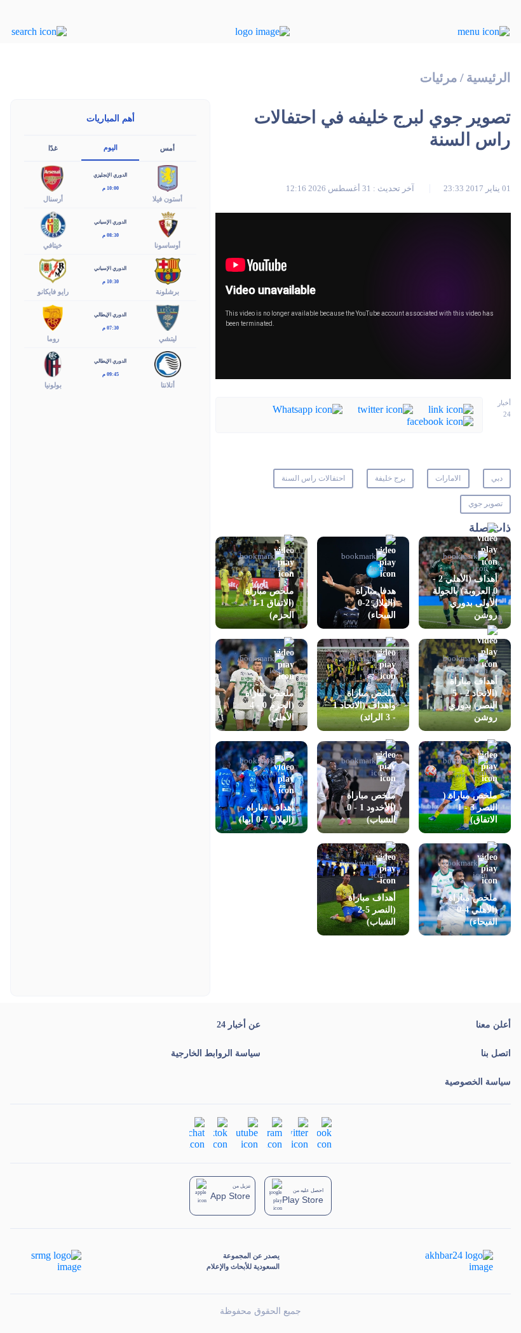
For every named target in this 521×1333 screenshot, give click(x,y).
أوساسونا (167, 245)
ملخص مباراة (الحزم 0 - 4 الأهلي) (269, 705)
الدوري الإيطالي (110, 315)
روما (53, 338)
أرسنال (53, 199)
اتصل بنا (496, 1053)
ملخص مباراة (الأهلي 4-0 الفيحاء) (473, 910)
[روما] (52, 316)
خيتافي (52, 245)
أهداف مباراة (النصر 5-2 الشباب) (372, 910)
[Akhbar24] (448, 1261)
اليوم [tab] (111, 147)
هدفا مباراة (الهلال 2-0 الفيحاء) (376, 603)
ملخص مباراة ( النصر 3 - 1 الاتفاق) (470, 807)
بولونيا (53, 385)
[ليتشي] (167, 316)
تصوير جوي (485, 503)
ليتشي (168, 338)
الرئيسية (488, 77)
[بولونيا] (52, 363)
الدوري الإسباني (110, 222)
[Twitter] (385, 408)
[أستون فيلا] (167, 176)
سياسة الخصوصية (478, 1082)
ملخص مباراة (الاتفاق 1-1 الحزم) (269, 603)
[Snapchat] (197, 1132)
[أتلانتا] (167, 363)
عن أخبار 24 (238, 1024)
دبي (497, 478)
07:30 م (110, 328)
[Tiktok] (220, 1132)
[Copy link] (450, 408)
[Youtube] (247, 1132)
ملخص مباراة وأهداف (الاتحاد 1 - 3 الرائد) (364, 705)
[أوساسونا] (167, 223)
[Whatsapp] (307, 408)
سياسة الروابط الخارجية (215, 1053)
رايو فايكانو (53, 291)
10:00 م (110, 188)
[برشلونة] (167, 270)
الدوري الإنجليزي (110, 175)
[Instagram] (274, 1132)
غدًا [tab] (53, 148)
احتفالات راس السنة (313, 478)
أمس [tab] (167, 148)
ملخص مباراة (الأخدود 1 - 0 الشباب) (371, 807)
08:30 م (110, 235)
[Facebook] (440, 420)
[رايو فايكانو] (52, 270)
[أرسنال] (52, 176)
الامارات (448, 478)
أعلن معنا (493, 1024)
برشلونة (167, 291)
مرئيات (438, 77)
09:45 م (110, 374)
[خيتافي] (52, 223)
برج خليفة (390, 478)
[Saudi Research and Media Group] (55, 1261)
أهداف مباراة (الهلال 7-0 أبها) (266, 813)
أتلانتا (168, 385)
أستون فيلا (167, 199)
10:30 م (110, 282)
